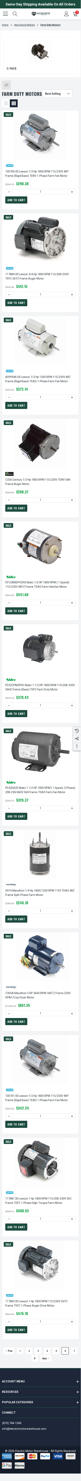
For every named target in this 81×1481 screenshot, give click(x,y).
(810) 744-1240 (11, 1423)
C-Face (11, 68)
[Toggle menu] (6, 13)
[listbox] (57, 94)
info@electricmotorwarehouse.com (24, 1428)
